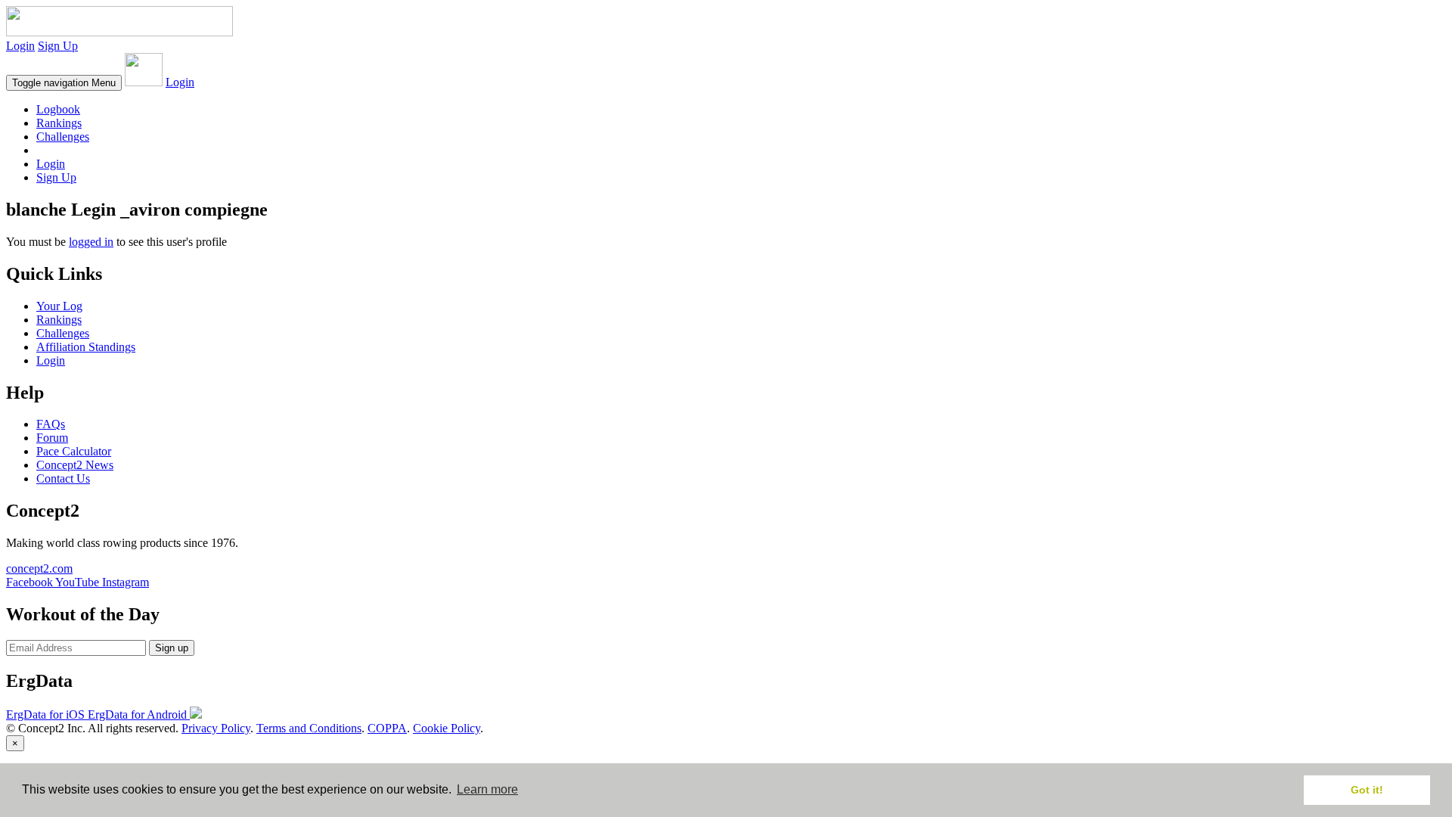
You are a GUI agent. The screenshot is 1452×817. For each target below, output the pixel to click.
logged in (91, 241)
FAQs (50, 424)
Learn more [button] (487, 789)
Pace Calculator (73, 451)
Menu (64, 83)
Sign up (171, 648)
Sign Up (58, 45)
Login (20, 45)
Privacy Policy (216, 728)
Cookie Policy (446, 728)
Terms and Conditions (308, 728)
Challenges (62, 136)
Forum (52, 437)
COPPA (387, 728)
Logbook (58, 109)
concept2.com (39, 568)
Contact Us (63, 478)
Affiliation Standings (85, 346)
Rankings (59, 122)
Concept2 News (74, 464)
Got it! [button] (1367, 790)
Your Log (59, 306)
